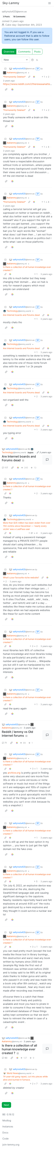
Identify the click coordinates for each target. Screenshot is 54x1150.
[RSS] (37, 59)
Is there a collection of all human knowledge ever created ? (27, 268)
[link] (34, 76)
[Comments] (47, 460)
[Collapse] (5, 68)
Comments (24, 51)
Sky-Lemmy (10, 3)
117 (6, 467)
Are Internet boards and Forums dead (21, 315)
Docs (5, 1132)
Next (6, 1104)
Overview (9, 51)
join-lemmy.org (10, 1144)
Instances (7, 1126)
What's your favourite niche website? (21, 577)
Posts (37, 51)
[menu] (49, 3)
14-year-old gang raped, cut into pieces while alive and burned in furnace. (25, 1078)
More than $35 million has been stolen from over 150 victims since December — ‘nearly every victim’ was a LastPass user (26, 525)
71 (6, 742)
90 (6, 1058)
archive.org (14, 772)
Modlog (6, 1120)
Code (5, 1138)
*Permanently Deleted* (14, 76)
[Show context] (29, 76)
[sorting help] (32, 59)
